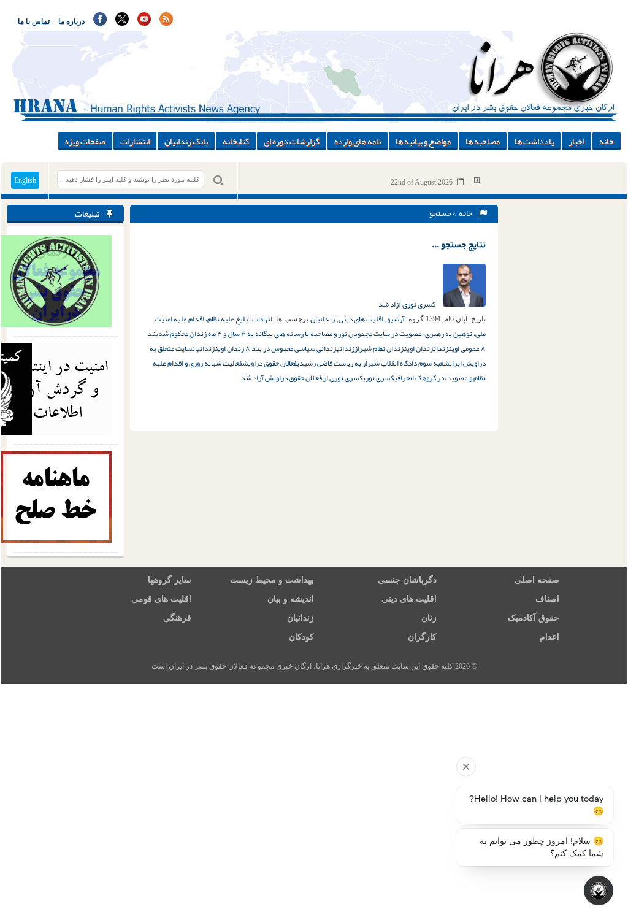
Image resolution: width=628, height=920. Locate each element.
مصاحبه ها (482, 141)
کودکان (301, 637)
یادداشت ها (534, 141)
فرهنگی (177, 618)
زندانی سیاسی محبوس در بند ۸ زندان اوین (276, 348)
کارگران (422, 637)
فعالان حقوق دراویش (269, 363)
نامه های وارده (357, 141)
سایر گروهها (169, 580)
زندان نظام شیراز (379, 348)
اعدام (549, 637)
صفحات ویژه (85, 141)
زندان (441, 348)
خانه (606, 141)
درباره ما (71, 21)
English (25, 180)
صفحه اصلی (537, 580)
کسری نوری (378, 377)
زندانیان (322, 319)
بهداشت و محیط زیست (272, 580)
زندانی (345, 348)
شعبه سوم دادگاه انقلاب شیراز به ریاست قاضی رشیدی (373, 363)
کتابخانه (236, 141)
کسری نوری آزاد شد (407, 304)
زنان (429, 618)
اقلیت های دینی (361, 319)
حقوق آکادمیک (533, 618)
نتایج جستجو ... (459, 244)
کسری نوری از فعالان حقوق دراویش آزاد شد (302, 377)
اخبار (576, 141)
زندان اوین (419, 348)
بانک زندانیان (186, 141)
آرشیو (396, 319)
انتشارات (135, 141)
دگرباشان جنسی (407, 580)
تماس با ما (34, 21)
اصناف (547, 599)
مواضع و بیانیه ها (423, 141)
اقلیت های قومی (161, 599)
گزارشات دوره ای (292, 141)
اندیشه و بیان (290, 599)
